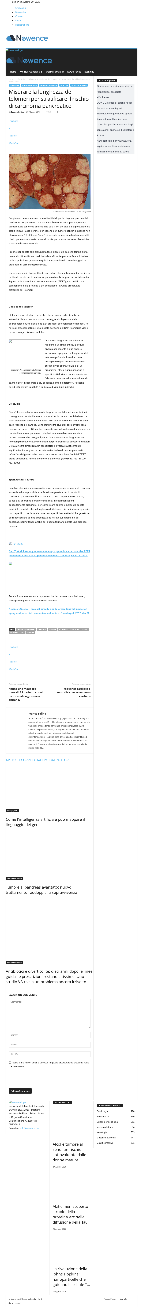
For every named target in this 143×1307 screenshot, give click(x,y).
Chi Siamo (20, 8)
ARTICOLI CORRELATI (22, 760)
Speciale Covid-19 (55, 71)
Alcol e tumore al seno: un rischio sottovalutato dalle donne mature (69, 1151)
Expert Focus (74, 71)
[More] (50, 149)
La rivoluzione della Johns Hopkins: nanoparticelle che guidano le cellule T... (71, 1276)
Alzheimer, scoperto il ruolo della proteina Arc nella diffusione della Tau (70, 1214)
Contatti (19, 16)
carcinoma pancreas (26, 629)
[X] (11, 2)
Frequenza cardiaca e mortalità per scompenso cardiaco (74, 692)
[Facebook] (7, 2)
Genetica (64, 85)
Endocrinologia (29, 85)
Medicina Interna (79, 85)
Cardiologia (102, 1111)
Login (18, 20)
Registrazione (22, 24)
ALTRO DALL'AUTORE (54, 760)
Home (13, 71)
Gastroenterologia (48, 85)
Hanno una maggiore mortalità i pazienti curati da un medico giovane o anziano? (26, 694)
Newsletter (20, 12)
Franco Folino (17, 112)
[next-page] (8, 989)
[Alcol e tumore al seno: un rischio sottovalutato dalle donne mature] (72, 1122)
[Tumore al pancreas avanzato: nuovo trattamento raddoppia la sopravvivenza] (49, 855)
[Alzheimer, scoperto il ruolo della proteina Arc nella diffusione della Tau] (72, 1184)
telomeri (14, 632)
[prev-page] (6, 989)
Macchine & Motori (106, 1137)
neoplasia (63, 629)
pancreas (74, 629)
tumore (30, 632)
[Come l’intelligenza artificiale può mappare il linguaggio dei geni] (49, 788)
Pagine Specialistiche (31, 71)
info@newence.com (30, 1128)
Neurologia (102, 1132)
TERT (22, 632)
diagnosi (42, 629)
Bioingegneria (12, 810)
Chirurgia (21, 79)
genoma (52, 629)
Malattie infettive (105, 1143)
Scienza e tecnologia (107, 1122)
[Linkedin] (9, 2)
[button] (132, 62)
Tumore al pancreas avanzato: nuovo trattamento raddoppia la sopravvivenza (41, 889)
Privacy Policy (109, 1299)
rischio (85, 629)
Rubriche (89, 71)
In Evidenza (103, 1116)
